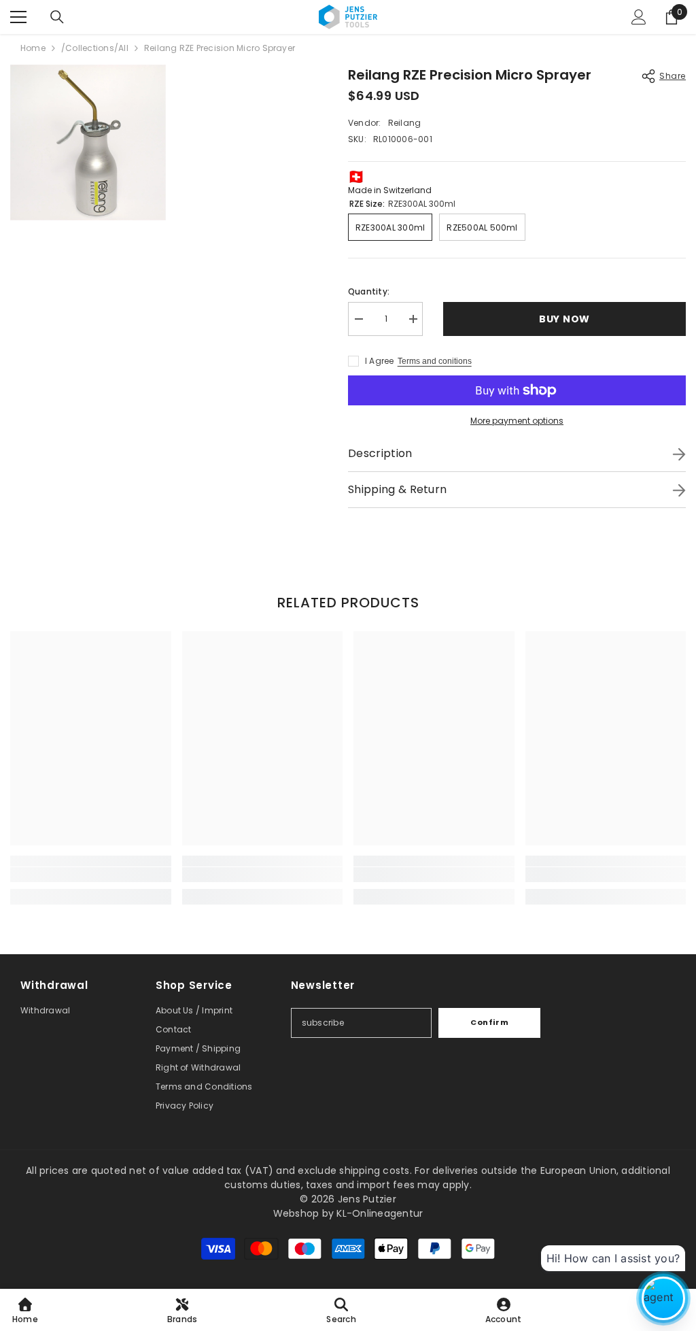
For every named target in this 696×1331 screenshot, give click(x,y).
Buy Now (563, 319)
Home (33, 48)
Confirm (489, 1022)
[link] (90, 874)
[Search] (57, 17)
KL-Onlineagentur (379, 1213)
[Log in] (638, 17)
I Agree (379, 361)
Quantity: (368, 291)
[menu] (18, 17)
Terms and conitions (435, 361)
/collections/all (94, 48)
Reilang (404, 123)
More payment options (516, 420)
